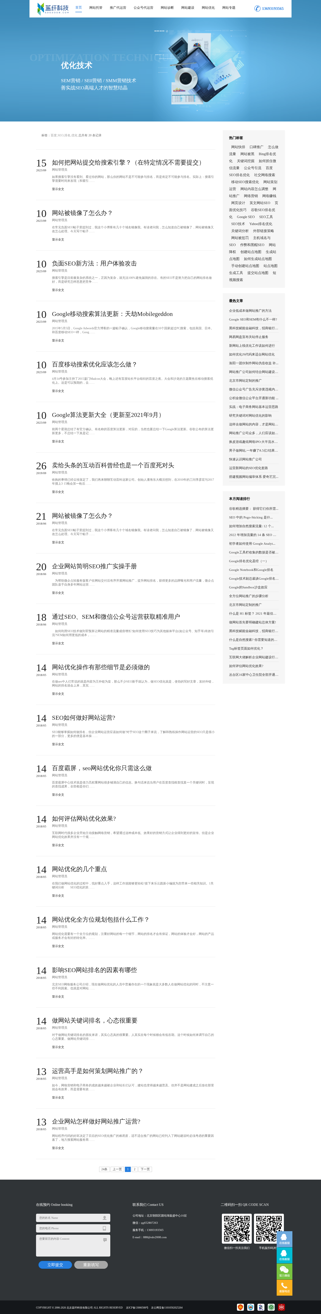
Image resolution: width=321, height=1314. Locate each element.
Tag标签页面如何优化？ (246, 648)
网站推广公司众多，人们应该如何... (254, 433)
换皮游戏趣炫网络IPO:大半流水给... (254, 442)
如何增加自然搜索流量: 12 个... (251, 526)
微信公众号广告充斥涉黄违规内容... (254, 389)
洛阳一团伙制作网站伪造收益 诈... (253, 363)
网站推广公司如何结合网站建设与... (254, 372)
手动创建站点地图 (245, 266)
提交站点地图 (257, 273)
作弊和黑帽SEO (252, 245)
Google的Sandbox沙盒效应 (248, 587)
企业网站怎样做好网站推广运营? (96, 1121)
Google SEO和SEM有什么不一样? (253, 319)
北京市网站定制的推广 (245, 380)
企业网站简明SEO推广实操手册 (94, 566)
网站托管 (95, 7)
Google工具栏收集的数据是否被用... (254, 552)
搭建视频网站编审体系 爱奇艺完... (253, 476)
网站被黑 (247, 154)
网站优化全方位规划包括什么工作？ (101, 919)
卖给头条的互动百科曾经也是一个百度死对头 (113, 465)
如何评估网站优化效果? (246, 666)
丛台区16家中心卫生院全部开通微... (254, 674)
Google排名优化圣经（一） (249, 561)
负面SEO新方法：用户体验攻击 (94, 263)
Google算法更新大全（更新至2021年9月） (108, 414)
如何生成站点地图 (258, 259)
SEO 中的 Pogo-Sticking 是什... (251, 517)
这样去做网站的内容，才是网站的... (254, 424)
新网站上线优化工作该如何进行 (252, 345)
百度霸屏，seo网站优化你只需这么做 (102, 768)
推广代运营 (118, 7)
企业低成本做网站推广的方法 (250, 310)
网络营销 (251, 196)
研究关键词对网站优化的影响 (250, 415)
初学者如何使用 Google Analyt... (252, 543)
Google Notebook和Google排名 (251, 570)
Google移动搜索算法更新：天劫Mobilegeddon (112, 313)
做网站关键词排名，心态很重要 (95, 1020)
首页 (78, 7)
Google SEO (246, 217)
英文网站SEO (260, 203)
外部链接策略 (263, 231)
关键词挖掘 (245, 161)
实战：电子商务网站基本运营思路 (253, 407)
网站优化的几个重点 (79, 869)
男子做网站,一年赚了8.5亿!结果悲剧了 (254, 450)
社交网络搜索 (264, 175)
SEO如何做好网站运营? (83, 717)
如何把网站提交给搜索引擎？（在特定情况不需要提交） (128, 162)
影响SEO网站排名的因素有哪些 (94, 970)
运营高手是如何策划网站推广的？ (98, 1071)
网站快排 (238, 147)
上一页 (117, 1169)
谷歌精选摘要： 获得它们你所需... (253, 508)
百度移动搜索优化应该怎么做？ (95, 364)
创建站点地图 (250, 252)
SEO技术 (238, 224)
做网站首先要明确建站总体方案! (252, 622)
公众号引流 (252, 168)
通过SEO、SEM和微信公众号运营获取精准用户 (116, 616)
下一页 (145, 1169)
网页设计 (238, 203)
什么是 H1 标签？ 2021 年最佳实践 (254, 613)
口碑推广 (257, 147)
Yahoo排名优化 (260, 224)
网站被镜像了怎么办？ (82, 213)
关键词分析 (240, 231)
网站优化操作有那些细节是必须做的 (101, 667)
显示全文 (58, 189)
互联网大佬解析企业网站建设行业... (254, 657)
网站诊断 (167, 7)
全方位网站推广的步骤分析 (248, 596)
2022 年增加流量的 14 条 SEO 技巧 (254, 535)
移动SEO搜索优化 (245, 182)
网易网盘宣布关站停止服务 (248, 337)
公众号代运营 (143, 7)
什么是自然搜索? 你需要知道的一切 (254, 639)
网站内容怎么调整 (254, 189)
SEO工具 (266, 217)
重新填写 (91, 1265)
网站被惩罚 (240, 238)
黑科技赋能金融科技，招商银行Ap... (254, 328)
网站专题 (228, 7)
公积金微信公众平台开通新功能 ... (253, 398)
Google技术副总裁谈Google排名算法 (254, 578)
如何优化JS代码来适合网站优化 (252, 354)
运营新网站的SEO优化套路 (248, 468)
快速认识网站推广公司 (245, 459)
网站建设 (187, 7)
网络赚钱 (269, 196)
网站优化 (208, 7)
